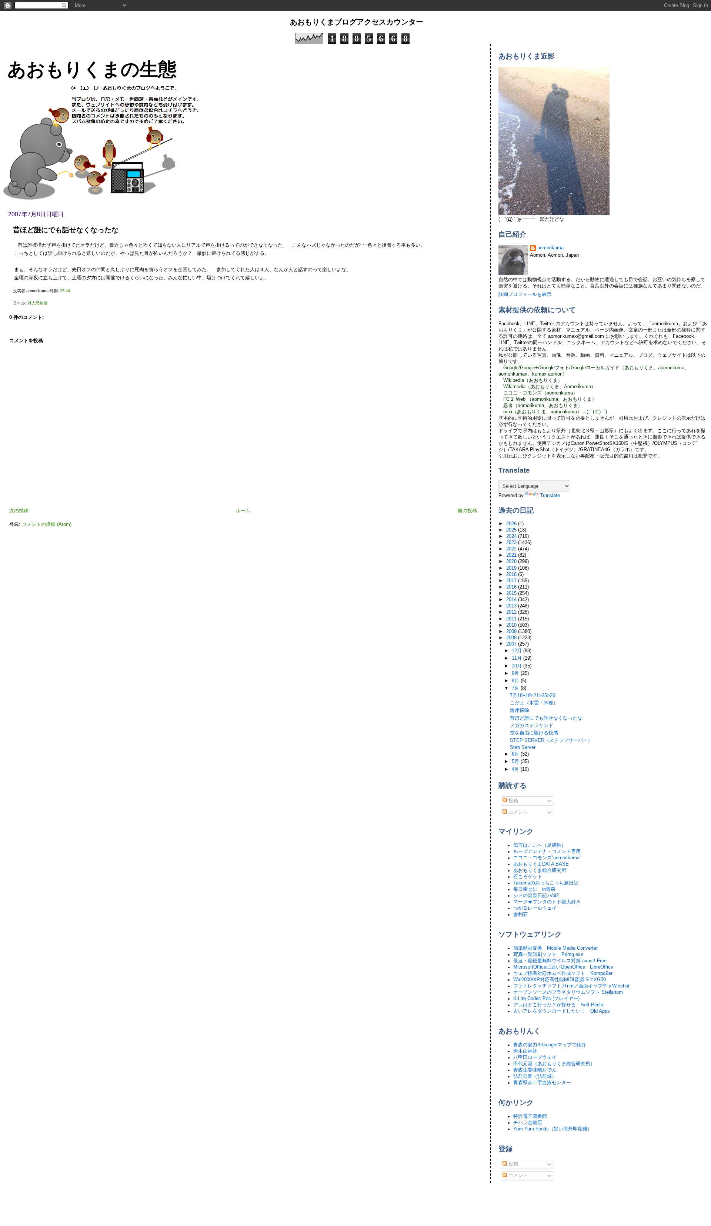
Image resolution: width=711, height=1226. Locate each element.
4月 (516, 769)
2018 (512, 574)
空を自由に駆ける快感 (534, 733)
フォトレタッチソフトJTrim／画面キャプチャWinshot (571, 986)
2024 (512, 536)
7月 (516, 688)
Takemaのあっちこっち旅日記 (545, 883)
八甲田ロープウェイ (535, 1057)
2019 (512, 568)
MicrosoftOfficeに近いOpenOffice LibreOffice (563, 967)
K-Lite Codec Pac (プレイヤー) (546, 998)
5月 (516, 761)
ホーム (243, 510)
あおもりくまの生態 (92, 69)
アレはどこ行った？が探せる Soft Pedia (558, 1004)
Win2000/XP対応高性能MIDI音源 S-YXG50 (559, 979)
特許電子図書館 (530, 1116)
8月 (516, 680)
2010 (512, 625)
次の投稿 (19, 510)
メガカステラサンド (531, 725)
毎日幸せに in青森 (534, 889)
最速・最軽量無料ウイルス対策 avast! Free (560, 960)
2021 (512, 555)
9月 (516, 673)
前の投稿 (467, 510)
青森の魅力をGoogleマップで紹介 (549, 1044)
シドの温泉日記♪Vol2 (536, 895)
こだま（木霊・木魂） (534, 703)
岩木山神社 (525, 1051)
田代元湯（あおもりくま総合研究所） (554, 1063)
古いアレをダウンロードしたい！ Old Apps (561, 1011)
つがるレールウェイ (535, 908)
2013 (512, 606)
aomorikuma (550, 247)
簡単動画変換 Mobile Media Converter (555, 948)
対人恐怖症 (37, 303)
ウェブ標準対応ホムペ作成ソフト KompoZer (562, 973)
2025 (512, 530)
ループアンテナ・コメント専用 (547, 851)
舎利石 (520, 914)
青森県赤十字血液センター (542, 1082)
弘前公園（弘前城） (535, 1076)
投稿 (512, 800)
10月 (517, 666)
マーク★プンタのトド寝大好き (547, 901)
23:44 (65, 291)
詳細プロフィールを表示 (524, 294)
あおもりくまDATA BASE (541, 864)
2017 (512, 580)
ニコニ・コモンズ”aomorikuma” (547, 857)
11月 (517, 658)
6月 (516, 754)
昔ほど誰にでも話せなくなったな (65, 230)
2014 (512, 599)
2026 (512, 523)
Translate (550, 495)
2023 (512, 542)
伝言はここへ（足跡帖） (539, 845)
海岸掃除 (519, 710)
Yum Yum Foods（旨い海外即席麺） (552, 1129)
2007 (512, 644)
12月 (517, 650)
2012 (512, 612)
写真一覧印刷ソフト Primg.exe (548, 954)
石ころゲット (527, 876)
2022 (512, 549)
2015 (512, 593)
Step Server (522, 747)
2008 (512, 637)
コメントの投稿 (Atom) (46, 524)
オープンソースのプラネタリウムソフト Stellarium (568, 992)
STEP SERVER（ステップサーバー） (551, 740)
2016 (512, 587)
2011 (512, 619)
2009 (512, 631)
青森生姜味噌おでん (535, 1070)
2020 (512, 561)
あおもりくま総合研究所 (539, 870)
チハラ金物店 (527, 1122)
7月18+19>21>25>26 (532, 695)
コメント (517, 812)
